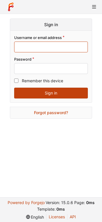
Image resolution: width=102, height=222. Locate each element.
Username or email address (38, 37)
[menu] (35, 217)
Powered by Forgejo (26, 202)
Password (22, 59)
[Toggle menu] (94, 7)
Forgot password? (51, 112)
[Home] (11, 7)
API (73, 216)
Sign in (51, 93)
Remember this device (42, 81)
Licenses (57, 216)
